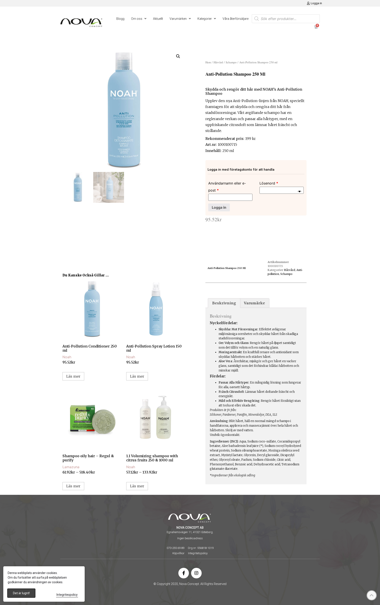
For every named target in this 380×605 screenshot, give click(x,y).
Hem (208, 62)
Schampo (231, 62)
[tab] (224, 303)
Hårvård (218, 62)
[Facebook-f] (183, 573)
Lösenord (268, 183)
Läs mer (73, 376)
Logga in (219, 207)
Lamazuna (70, 467)
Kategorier (204, 18)
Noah (66, 357)
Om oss (136, 18)
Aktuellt (158, 18)
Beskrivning (224, 303)
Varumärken (178, 18)
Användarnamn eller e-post (227, 186)
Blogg (120, 18)
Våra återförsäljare (235, 18)
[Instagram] (196, 573)
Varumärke (254, 303)
